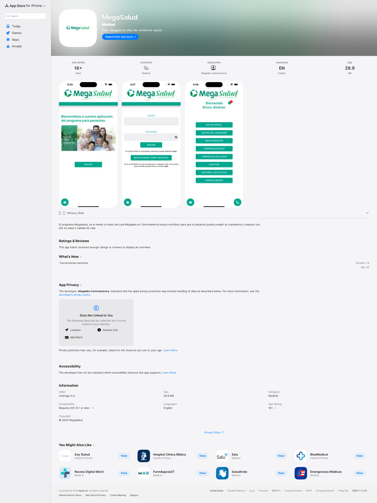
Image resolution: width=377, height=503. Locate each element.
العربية (252, 491)
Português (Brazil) (325, 491)
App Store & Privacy (96, 495)
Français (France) (293, 491)
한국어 (309, 491)
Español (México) (236, 491)
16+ (270, 407)
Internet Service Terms (70, 495)
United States (216, 491)
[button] (25, 26)
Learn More (170, 350)
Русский (263, 491)
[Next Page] (373, 464)
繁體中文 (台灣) (359, 491)
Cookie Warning (118, 495)
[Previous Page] (55, 464)
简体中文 (276, 491)
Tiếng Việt (343, 491)
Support (134, 495)
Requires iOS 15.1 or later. (74, 407)
